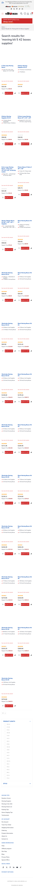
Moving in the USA (7, 804)
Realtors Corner (6, 798)
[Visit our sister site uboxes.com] (8, 6)
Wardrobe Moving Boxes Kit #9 (7, 679)
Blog (3, 854)
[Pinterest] (17, 9)
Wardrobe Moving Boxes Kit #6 (7, 527)
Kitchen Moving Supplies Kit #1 (22, 66)
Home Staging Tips (7, 812)
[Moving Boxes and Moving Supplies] (11, 13)
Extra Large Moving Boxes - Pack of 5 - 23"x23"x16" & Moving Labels (9, 169)
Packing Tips (5, 809)
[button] (3, 93)
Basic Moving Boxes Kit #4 (25, 375)
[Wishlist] (25, 14)
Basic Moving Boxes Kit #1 (25, 221)
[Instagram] (22, 9)
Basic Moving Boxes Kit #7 (25, 527)
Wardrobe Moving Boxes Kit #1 (7, 273)
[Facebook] (11, 9)
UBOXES (20, 885)
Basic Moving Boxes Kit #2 (25, 273)
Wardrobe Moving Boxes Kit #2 (7, 324)
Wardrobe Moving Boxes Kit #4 (7, 425)
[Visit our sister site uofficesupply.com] (21, 6)
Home (3, 27)
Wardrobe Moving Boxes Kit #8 (7, 628)
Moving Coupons (6, 801)
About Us (4, 836)
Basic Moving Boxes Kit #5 (25, 425)
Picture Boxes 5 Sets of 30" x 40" (25, 168)
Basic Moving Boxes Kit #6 (25, 476)
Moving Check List (7, 807)
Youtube (17, 867)
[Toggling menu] (3, 13)
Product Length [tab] (9, 721)
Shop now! (8, 21)
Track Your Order (6, 825)
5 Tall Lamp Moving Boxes (7, 66)
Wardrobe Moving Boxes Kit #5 (7, 476)
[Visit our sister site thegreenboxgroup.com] (27, 6)
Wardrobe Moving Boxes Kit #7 (7, 577)
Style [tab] (5, 783)
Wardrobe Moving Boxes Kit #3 (7, 375)
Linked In (13, 867)
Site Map (4, 851)
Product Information (7, 833)
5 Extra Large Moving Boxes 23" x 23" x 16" (24, 117)
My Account (5, 822)
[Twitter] (14, 9)
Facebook (3, 867)
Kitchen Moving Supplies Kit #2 (6, 117)
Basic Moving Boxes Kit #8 (25, 577)
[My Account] (28, 14)
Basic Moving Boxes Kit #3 (25, 324)
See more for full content (7, 81)
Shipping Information (8, 827)
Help (3, 846)
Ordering (4, 830)
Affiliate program (6, 848)
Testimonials (5, 815)
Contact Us (5, 839)
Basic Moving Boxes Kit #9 (25, 628)
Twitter (6, 867)
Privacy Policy (5, 857)
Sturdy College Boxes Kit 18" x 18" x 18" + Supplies (8, 222)
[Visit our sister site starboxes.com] (14, 6)
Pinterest (10, 867)
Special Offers (6, 860)
